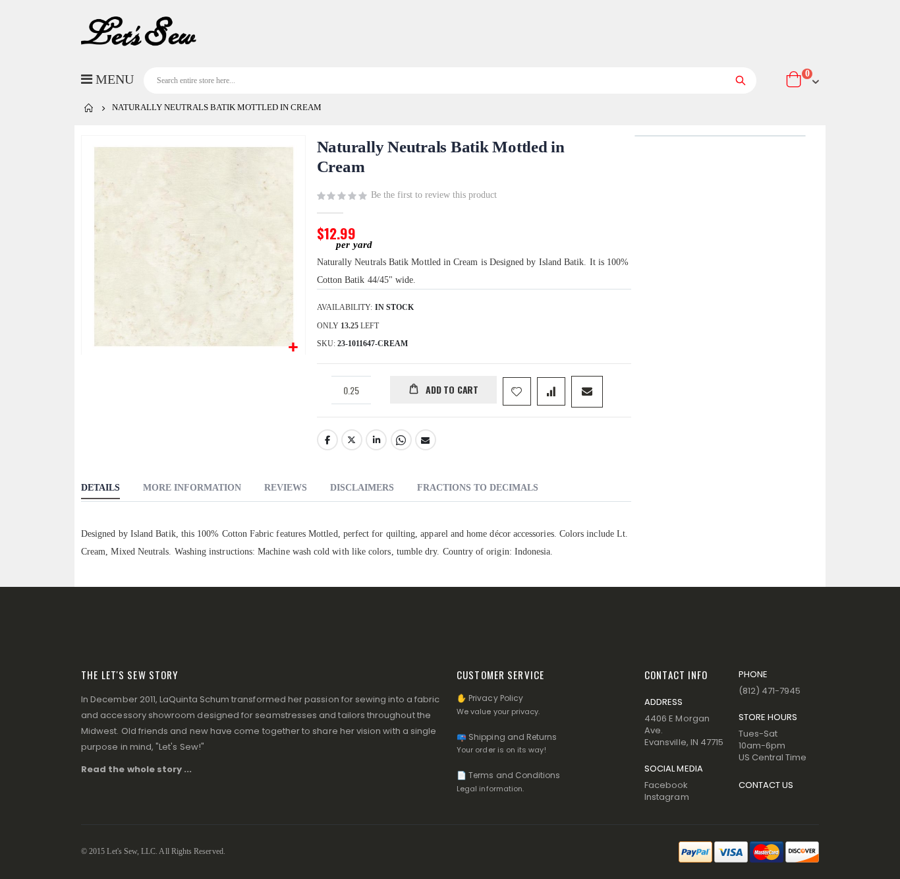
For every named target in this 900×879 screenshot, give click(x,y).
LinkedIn (376, 439)
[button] (293, 347)
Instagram (666, 797)
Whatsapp (401, 439)
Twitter (351, 439)
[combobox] (450, 80)
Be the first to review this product (434, 195)
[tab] (100, 489)
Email (425, 439)
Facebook (327, 439)
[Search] (741, 80)
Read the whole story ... (136, 769)
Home (89, 108)
